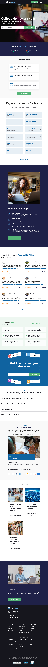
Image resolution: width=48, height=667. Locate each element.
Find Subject (34, 374)
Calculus (21, 642)
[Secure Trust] (26, 663)
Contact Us (21, 628)
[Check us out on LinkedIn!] (13, 617)
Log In (32, 628)
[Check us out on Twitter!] (15, 617)
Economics (11, 642)
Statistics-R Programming (34, 649)
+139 (41, 284)
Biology (31, 644)
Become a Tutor (14, 599)
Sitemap (20, 630)
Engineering (15, 300)
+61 (17, 268)
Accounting (11, 644)
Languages (31, 284)
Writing (35, 284)
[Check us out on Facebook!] (10, 617)
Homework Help (22, 622)
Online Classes (22, 626)
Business (14, 268)
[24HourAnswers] (11, 2)
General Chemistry (33, 648)
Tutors (32, 626)
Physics (19, 284)
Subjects (33, 621)
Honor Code (10, 630)
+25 (45, 300)
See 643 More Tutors (24, 309)
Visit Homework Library (38, 323)
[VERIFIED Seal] (32, 662)
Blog (32, 630)
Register (10, 628)
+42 (44, 268)
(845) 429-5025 (12, 615)
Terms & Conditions (35, 624)
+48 (21, 284)
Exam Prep (41, 268)
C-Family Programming (24, 649)
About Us (20, 621)
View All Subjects (24, 159)
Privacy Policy (34, 622)
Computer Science (9, 268)
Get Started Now (24, 93)
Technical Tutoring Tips (24, 632)
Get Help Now (35, 2)
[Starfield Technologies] (17, 663)
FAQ (9, 626)
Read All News (24, 556)
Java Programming (23, 639)
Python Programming (13, 648)
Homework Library (22, 624)
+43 (18, 300)
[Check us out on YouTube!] (17, 617)
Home (9, 621)
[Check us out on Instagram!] (8, 617)
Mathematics (4, 268)
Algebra (31, 642)
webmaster (18, 658)
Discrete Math (22, 648)
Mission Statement (12, 622)
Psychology (38, 284)
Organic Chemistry (12, 641)
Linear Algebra (11, 649)
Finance (10, 646)
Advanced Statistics (33, 641)
